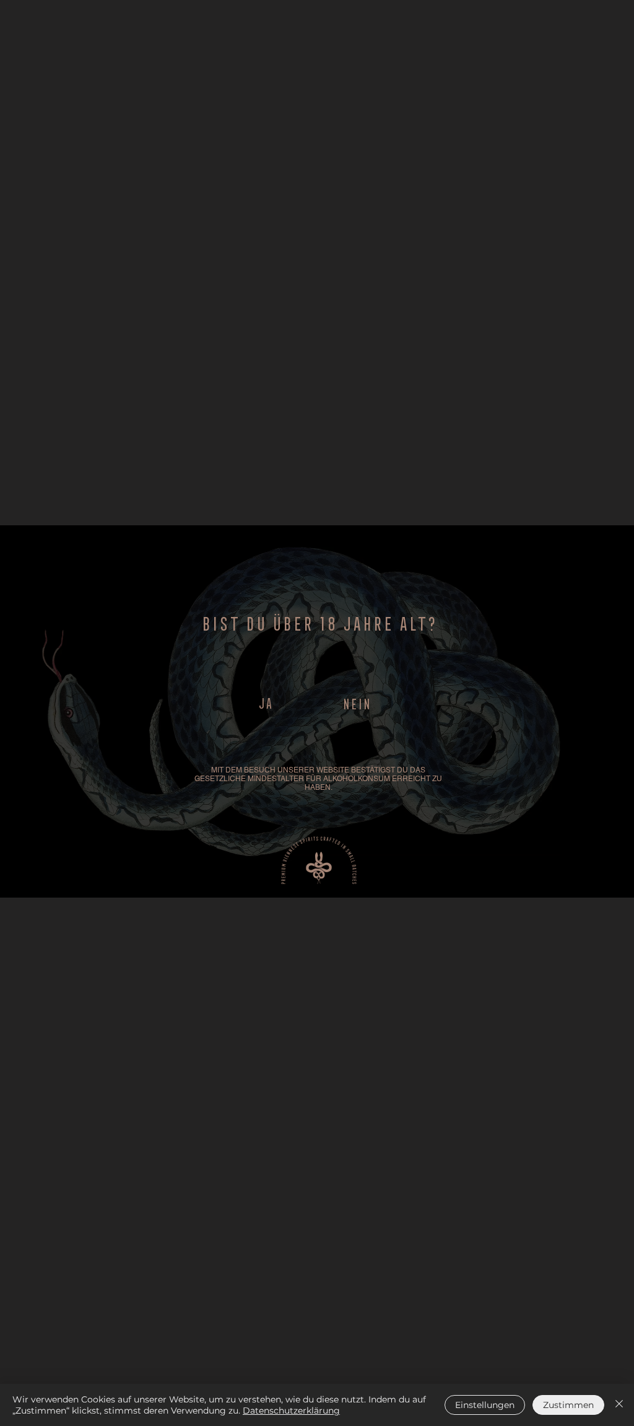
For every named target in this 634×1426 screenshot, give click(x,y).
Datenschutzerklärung (291, 1410)
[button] (265, 701)
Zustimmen (568, 1405)
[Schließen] (619, 1405)
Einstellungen (485, 1405)
